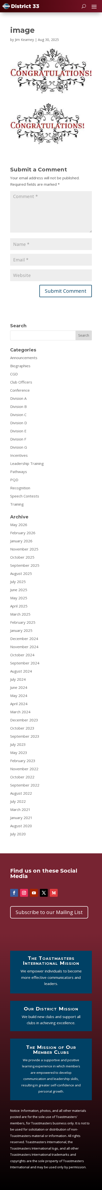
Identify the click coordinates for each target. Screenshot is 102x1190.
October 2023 (22, 728)
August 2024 (21, 671)
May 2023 (18, 752)
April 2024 (18, 703)
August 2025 (21, 573)
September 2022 (24, 785)
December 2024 (24, 638)
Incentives (19, 455)
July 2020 (18, 833)
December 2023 (24, 719)
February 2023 (22, 760)
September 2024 (24, 662)
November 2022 (24, 768)
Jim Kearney (24, 39)
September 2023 (24, 736)
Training (17, 504)
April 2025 (18, 606)
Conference (20, 390)
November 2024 (24, 646)
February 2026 (22, 532)
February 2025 (22, 622)
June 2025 (18, 589)
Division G (18, 447)
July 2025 (18, 581)
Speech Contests (24, 496)
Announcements (23, 357)
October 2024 (22, 654)
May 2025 (18, 597)
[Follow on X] (44, 893)
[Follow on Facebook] (14, 893)
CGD (14, 373)
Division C (18, 414)
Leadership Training (27, 463)
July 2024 (18, 679)
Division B (18, 406)
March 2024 (20, 711)
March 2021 (20, 809)
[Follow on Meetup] (54, 893)
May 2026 (18, 524)
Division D (18, 422)
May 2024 (18, 695)
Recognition (20, 487)
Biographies (20, 365)
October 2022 (22, 776)
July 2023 (18, 744)
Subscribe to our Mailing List (49, 912)
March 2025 (20, 614)
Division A (18, 398)
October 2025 (22, 557)
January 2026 (21, 540)
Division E (18, 430)
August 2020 (21, 825)
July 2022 (18, 801)
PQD (14, 479)
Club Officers (21, 382)
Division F (18, 439)
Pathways (18, 471)
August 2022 (21, 793)
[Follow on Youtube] (34, 893)
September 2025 (24, 565)
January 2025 (21, 630)
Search (83, 335)
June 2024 (18, 687)
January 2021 (21, 817)
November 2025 (24, 549)
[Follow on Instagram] (24, 893)
